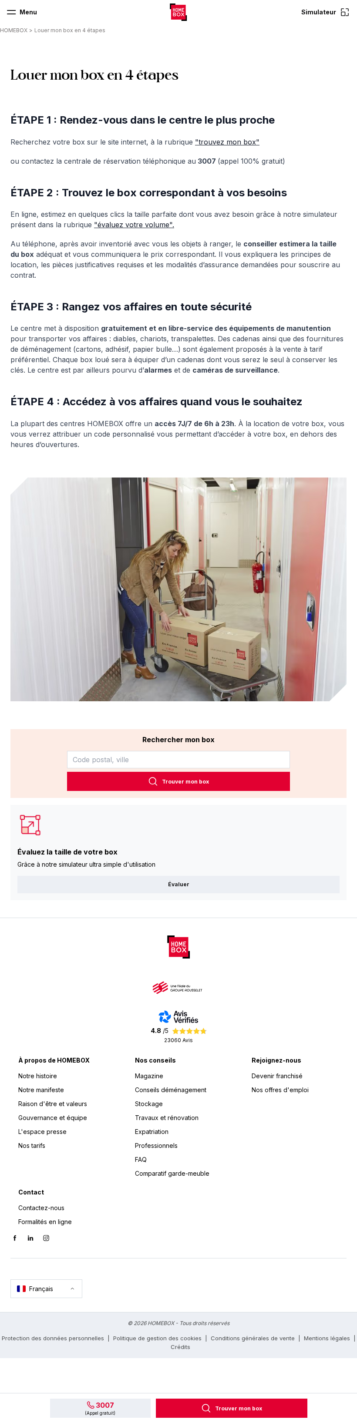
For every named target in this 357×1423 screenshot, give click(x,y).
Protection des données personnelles (53, 1338)
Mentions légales (327, 1338)
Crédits (180, 1346)
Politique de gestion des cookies (157, 1338)
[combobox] (178, 759)
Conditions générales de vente (253, 1338)
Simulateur (318, 12)
